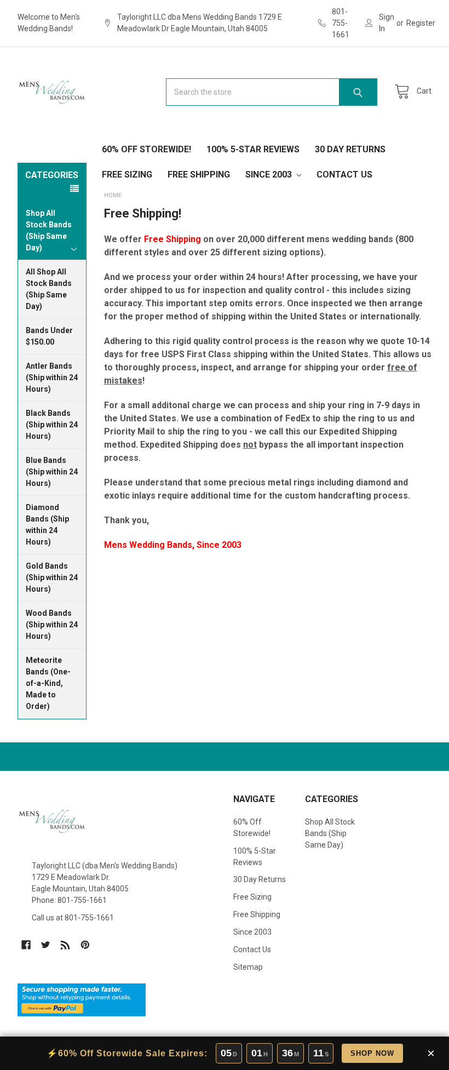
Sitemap (248, 967)
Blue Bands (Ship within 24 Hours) (52, 472)
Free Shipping (199, 174)
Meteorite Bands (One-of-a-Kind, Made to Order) (48, 683)
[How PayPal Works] (82, 998)
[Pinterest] (85, 944)
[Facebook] (26, 944)
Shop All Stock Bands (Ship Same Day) (330, 833)
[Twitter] (45, 944)
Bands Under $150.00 (49, 336)
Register (420, 23)
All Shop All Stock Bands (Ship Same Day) (49, 289)
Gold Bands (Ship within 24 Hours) (52, 577)
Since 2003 (269, 174)
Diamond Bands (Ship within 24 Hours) (47, 524)
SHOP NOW (372, 1053)
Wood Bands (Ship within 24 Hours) (52, 624)
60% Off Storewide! (146, 149)
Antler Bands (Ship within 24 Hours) (52, 377)
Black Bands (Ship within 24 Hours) (52, 424)
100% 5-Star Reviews (253, 149)
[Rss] (65, 944)
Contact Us (344, 174)
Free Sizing (127, 174)
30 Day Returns (350, 149)
